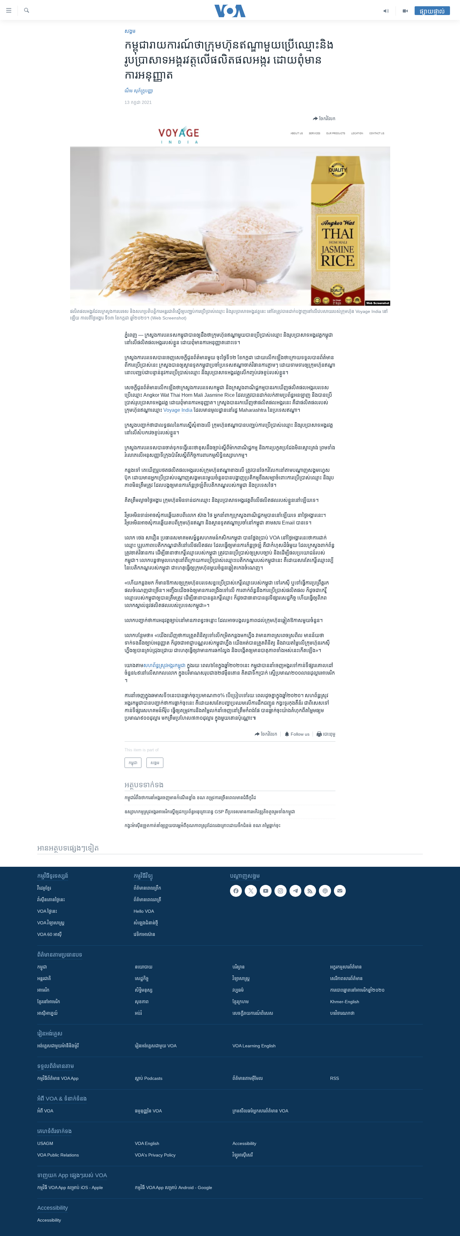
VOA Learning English (254, 1045)
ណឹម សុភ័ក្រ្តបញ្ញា (139, 90)
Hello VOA (144, 911)
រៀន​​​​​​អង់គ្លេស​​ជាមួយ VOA (155, 1045)
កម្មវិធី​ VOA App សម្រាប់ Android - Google (173, 1187)
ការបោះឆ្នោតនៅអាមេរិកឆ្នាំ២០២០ (357, 990)
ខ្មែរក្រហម (241, 1001)
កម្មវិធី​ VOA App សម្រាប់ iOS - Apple (70, 1187)
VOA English (147, 1143)
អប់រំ (138, 1013)
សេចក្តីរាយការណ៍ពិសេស (253, 1013)
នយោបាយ (143, 966)
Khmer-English (344, 1001)
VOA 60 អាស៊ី (49, 934)
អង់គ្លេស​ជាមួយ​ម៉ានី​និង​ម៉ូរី (58, 1045)
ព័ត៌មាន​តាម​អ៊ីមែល (248, 1078)
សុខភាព (142, 1001)
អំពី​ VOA (45, 1110)
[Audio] (386, 11)
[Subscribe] (340, 891)
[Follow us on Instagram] (280, 891)
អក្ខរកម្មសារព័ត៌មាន (346, 966)
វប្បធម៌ (238, 990)
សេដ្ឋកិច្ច (142, 978)
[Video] (405, 11)
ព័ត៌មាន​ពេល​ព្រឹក (147, 888)
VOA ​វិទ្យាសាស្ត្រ (50, 922)
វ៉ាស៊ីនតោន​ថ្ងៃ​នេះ (51, 899)
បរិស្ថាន (239, 966)
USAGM (45, 1143)
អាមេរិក (43, 990)
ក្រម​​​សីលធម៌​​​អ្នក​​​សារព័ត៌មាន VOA (260, 1110)
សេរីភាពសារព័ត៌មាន (346, 978)
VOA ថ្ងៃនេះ (47, 911)
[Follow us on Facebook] (236, 891)
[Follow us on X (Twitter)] (251, 891)
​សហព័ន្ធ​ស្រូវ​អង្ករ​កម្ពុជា (164, 665)
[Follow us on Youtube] (266, 891)
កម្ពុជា (42, 966)
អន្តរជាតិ (44, 978)
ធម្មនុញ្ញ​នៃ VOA (148, 1110)
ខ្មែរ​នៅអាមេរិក (48, 1001)
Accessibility (244, 1143)
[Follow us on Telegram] (295, 891)
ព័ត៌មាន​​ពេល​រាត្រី (147, 899)
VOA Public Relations (58, 1154)
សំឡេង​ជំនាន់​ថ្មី (146, 922)
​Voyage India (177, 410)
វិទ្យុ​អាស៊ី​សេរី (243, 1154)
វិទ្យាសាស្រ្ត (241, 978)
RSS (334, 1078)
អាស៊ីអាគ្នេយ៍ (47, 1013)
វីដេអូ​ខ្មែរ (44, 888)
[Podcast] (325, 891)
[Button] (324, 118)
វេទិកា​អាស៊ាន (144, 934)
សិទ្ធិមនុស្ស (143, 990)
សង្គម (130, 31)
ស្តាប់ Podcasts (148, 1078)
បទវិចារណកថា (342, 1013)
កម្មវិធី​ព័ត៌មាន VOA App (58, 1078)
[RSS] (310, 891)
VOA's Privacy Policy (155, 1154)
